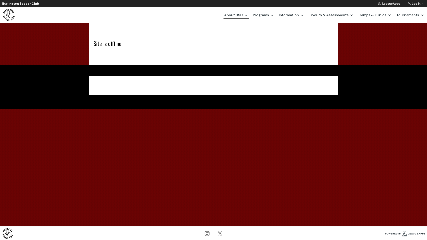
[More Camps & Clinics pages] (389, 15)
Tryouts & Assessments (328, 15)
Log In (416, 4)
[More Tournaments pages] (422, 15)
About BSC (233, 15)
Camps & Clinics (372, 15)
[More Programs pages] (272, 15)
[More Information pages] (302, 15)
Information (289, 15)
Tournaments (407, 15)
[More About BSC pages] (246, 15)
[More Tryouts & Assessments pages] (351, 15)
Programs (261, 15)
